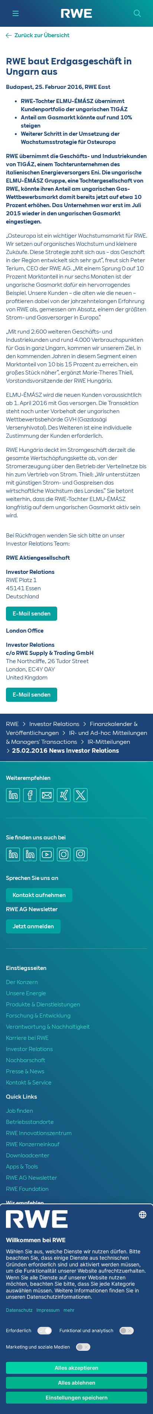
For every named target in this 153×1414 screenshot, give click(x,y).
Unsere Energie (26, 993)
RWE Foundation (27, 1189)
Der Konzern (22, 982)
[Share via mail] (47, 795)
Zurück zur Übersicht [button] (41, 35)
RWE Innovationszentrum (39, 1133)
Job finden (19, 1111)
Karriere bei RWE (27, 1038)
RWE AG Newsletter (31, 1177)
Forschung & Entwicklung (38, 1015)
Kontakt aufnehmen (39, 895)
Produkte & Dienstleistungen (43, 1004)
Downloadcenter (27, 1155)
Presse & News (25, 1071)
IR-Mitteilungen (109, 741)
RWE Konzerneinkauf (32, 1144)
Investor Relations (54, 723)
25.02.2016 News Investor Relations (65, 750)
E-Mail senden (32, 613)
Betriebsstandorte (30, 1122)
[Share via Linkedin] (13, 795)
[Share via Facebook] (30, 795)
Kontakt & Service (29, 1082)
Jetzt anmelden (33, 926)
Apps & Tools (22, 1166)
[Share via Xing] (64, 795)
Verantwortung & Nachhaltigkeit (48, 1026)
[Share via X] (81, 795)
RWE (12, 723)
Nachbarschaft (25, 1060)
